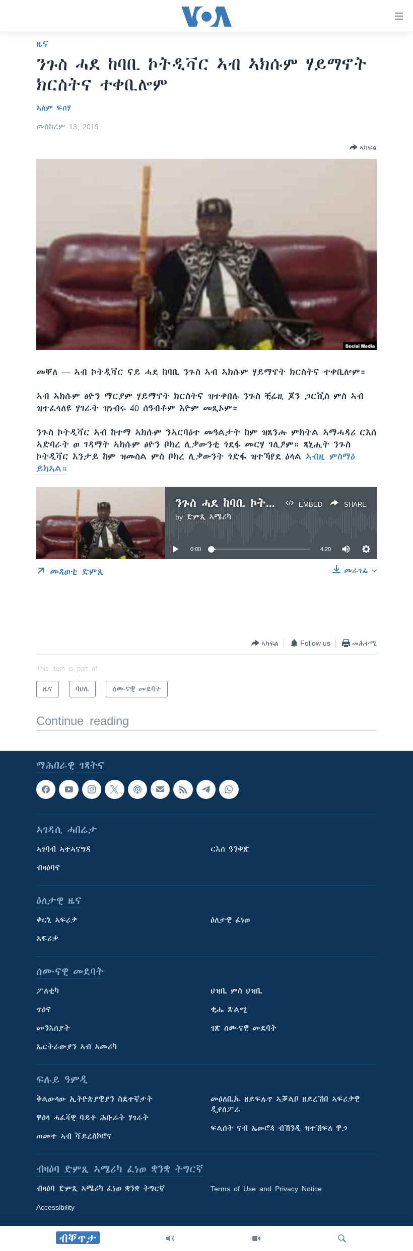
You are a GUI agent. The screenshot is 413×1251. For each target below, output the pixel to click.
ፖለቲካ (47, 991)
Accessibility (55, 1207)
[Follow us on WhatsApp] (228, 789)
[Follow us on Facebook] (45, 789)
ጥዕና (43, 1010)
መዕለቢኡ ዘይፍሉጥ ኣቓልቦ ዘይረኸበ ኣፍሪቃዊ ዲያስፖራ (285, 1105)
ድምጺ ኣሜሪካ (208, 516)
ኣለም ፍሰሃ (53, 108)
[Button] (363, 147)
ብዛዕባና (48, 868)
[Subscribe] (160, 789)
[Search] (342, 1238)
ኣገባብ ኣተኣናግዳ (63, 849)
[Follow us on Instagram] (91, 789)
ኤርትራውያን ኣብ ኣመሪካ (76, 1047)
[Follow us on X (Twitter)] (114, 789)
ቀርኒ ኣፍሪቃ (56, 920)
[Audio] (170, 1238)
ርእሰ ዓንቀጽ (230, 849)
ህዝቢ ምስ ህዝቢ (236, 991)
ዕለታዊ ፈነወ (230, 920)
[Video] (256, 1238)
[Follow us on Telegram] (206, 789)
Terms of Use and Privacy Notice (266, 1189)
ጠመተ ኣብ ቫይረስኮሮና (74, 1136)
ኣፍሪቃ (47, 939)
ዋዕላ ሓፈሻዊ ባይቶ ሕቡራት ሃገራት (92, 1118)
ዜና (42, 44)
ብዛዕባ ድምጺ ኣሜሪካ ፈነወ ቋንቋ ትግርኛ (100, 1189)
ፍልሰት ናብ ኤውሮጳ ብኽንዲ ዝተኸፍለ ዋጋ (279, 1128)
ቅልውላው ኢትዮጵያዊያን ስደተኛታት (94, 1099)
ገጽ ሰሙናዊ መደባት (244, 1028)
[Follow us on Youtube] (68, 789)
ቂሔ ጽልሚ (229, 1010)
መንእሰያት (53, 1028)
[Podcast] (137, 789)
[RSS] (182, 789)
